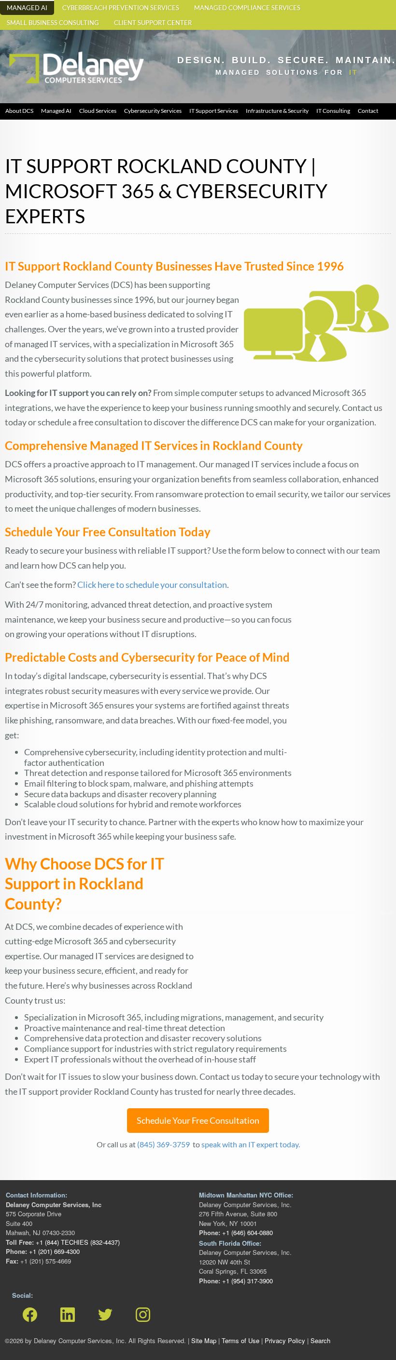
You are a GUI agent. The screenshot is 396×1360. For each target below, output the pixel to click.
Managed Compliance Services (247, 8)
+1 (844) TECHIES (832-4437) (77, 1242)
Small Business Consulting (53, 23)
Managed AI (27, 8)
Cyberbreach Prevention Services (120, 8)
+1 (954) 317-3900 (246, 1280)
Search (320, 1340)
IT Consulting (333, 110)
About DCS (19, 110)
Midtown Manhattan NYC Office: (246, 1194)
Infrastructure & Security (277, 110)
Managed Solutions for (286, 72)
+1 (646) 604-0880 (246, 1232)
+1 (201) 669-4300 (53, 1251)
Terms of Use (240, 1340)
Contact (368, 110)
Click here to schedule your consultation (152, 584)
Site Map (203, 1340)
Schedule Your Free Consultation (198, 1120)
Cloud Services (97, 110)
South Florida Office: (230, 1243)
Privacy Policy (285, 1340)
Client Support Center (153, 23)
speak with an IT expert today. (250, 1144)
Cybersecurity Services (153, 110)
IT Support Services (213, 110)
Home (17, 48)
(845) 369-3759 (164, 1144)
